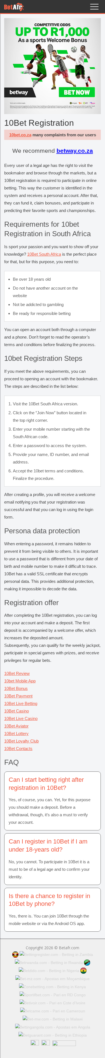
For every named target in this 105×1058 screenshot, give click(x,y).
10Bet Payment (18, 696)
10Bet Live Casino (21, 718)
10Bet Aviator (16, 726)
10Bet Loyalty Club (21, 741)
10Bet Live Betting (20, 703)
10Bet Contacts (18, 748)
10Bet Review (17, 673)
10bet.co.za (20, 134)
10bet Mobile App (20, 681)
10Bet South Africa (44, 254)
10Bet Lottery (16, 733)
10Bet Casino (16, 711)
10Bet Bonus (16, 688)
